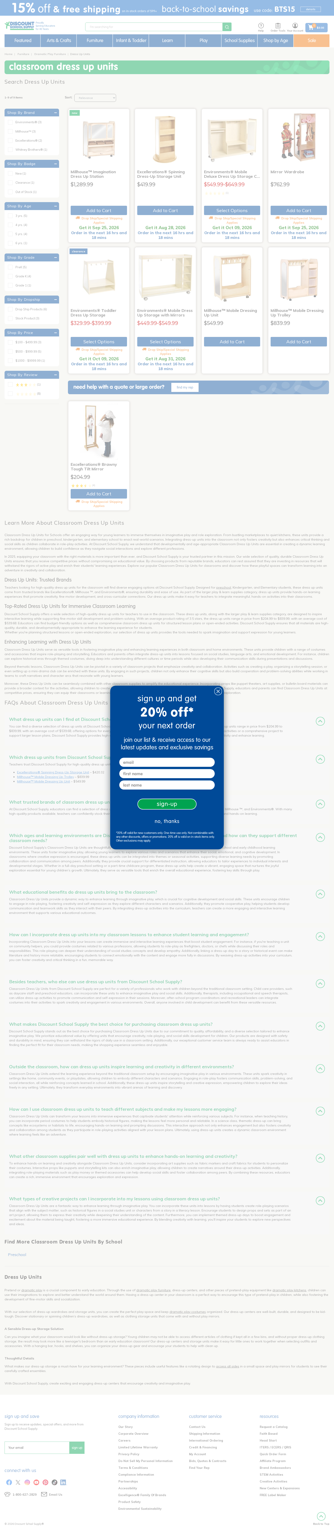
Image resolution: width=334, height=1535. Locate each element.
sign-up (167, 804)
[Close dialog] (218, 691)
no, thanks (167, 821)
